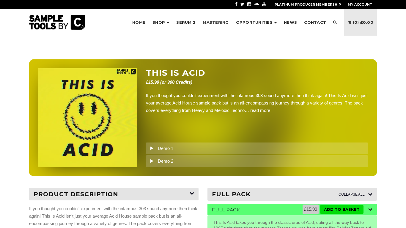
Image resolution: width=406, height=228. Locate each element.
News (290, 22)
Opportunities (255, 22)
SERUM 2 (186, 22)
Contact (315, 22)
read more (260, 110)
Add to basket (342, 209)
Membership (308, 4)
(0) (362, 22)
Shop (159, 22)
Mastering (216, 22)
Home (138, 22)
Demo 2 (165, 161)
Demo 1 (165, 148)
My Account (360, 4)
